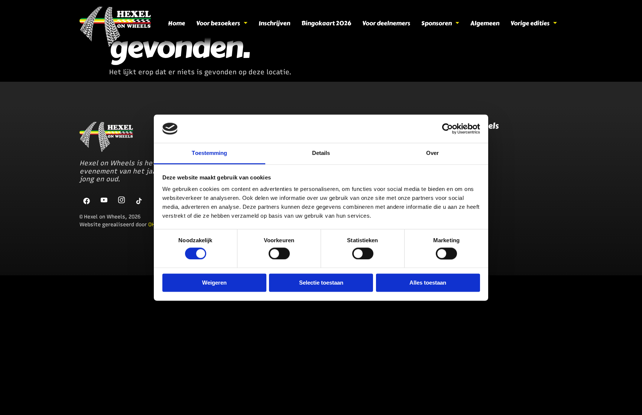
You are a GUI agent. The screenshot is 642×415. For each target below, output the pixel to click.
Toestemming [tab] (209, 153)
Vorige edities (529, 23)
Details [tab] (321, 153)
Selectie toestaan (321, 283)
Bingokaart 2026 (326, 23)
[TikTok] (139, 200)
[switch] (279, 253)
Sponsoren (436, 23)
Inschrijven (274, 23)
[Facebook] (87, 200)
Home (176, 23)
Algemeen (484, 23)
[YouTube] (104, 200)
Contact (435, 180)
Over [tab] (432, 153)
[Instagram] (121, 200)
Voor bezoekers (218, 23)
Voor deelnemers (386, 23)
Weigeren (214, 283)
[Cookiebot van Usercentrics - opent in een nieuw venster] (447, 128)
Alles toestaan (427, 283)
